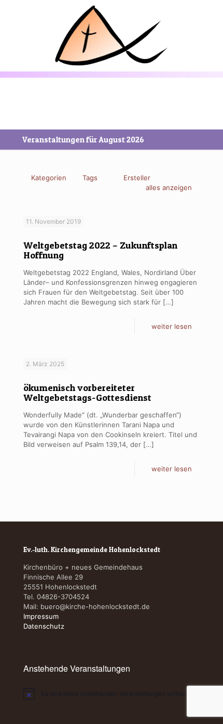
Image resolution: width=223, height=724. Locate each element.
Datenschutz (43, 626)
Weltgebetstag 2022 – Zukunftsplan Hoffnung (100, 250)
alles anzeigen (169, 187)
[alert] (111, 693)
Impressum (41, 616)
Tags (89, 177)
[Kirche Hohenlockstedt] (111, 35)
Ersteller (136, 177)
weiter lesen (171, 326)
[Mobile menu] (14, 24)
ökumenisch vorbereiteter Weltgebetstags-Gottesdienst (87, 392)
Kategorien (48, 177)
